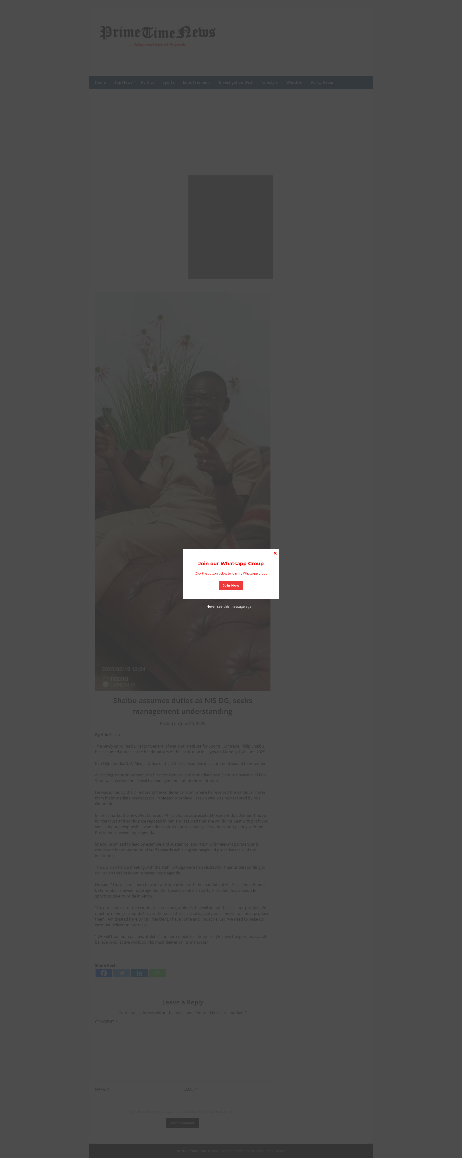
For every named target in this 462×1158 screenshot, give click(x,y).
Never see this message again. (231, 606)
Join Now (231, 585)
